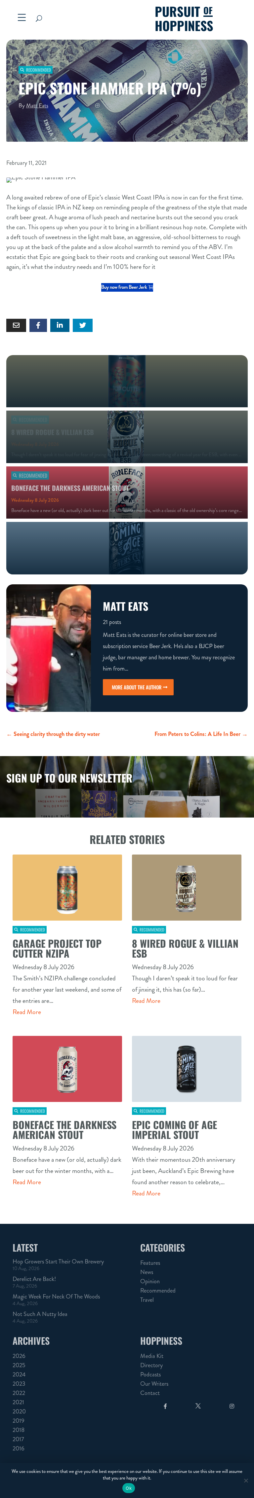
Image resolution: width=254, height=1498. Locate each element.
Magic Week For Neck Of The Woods (56, 1296)
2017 (18, 1439)
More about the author (136, 687)
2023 (19, 1383)
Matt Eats (37, 105)
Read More (27, 1012)
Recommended (38, 69)
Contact (150, 1393)
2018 (18, 1430)
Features (150, 1263)
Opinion (150, 1281)
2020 (19, 1411)
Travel (147, 1300)
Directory (151, 1365)
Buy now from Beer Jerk (124, 287)
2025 (19, 1365)
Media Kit (151, 1356)
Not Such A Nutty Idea (40, 1314)
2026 (19, 1356)
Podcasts (150, 1374)
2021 (18, 1402)
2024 (19, 1374)
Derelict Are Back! (34, 1279)
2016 (18, 1448)
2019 (18, 1420)
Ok (129, 1488)
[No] (245, 1480)
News (146, 1272)
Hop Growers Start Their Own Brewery (58, 1261)
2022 (19, 1393)
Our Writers (154, 1383)
